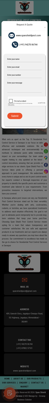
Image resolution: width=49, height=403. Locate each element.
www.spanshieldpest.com (28, 35)
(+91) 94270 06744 (28, 44)
